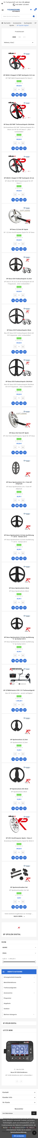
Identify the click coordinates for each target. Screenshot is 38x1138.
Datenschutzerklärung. (19, 1132)
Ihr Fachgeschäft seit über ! (17, 2)
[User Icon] (31, 10)
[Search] (34, 16)
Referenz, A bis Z (19, 42)
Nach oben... (19, 916)
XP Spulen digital (9, 1023)
